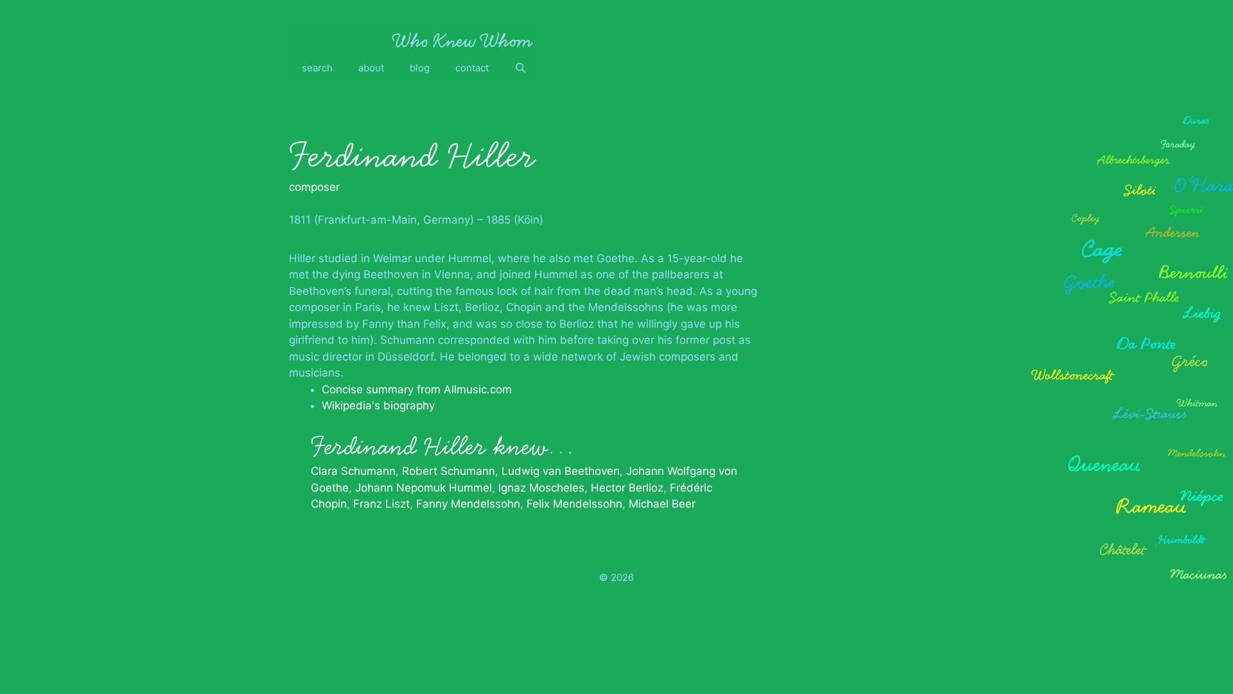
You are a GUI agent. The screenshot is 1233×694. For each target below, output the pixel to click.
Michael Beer (662, 503)
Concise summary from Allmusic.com (417, 389)
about (371, 68)
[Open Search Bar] (520, 68)
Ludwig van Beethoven (561, 471)
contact (472, 68)
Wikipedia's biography (378, 405)
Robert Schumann (448, 471)
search (317, 68)
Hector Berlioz (627, 487)
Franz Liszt (381, 503)
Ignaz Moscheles (541, 487)
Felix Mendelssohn (574, 503)
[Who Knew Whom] (462, 40)
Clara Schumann (353, 471)
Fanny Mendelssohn (468, 503)
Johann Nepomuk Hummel (423, 487)
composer (314, 187)
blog (420, 68)
